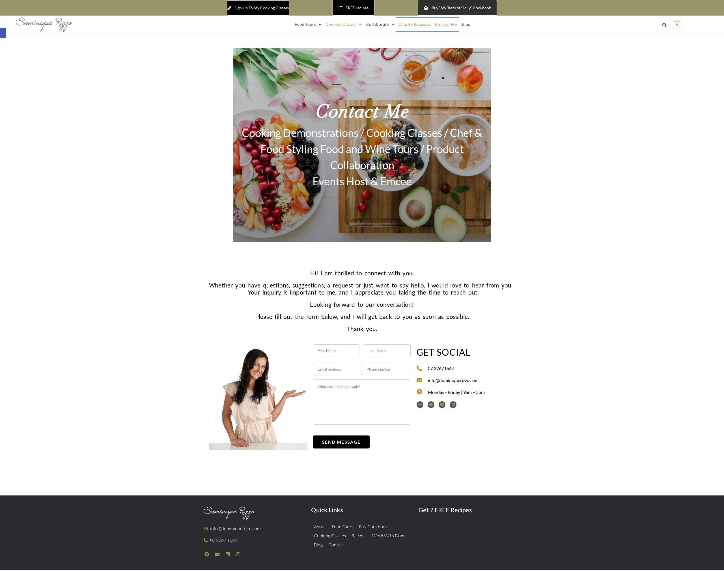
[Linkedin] (453, 404)
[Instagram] (420, 404)
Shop (466, 24)
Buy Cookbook (373, 526)
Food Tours (305, 24)
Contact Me (446, 24)
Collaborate (377, 24)
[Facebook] (431, 404)
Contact (336, 545)
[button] (3, 33)
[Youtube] (442, 404)
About (320, 526)
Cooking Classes (341, 24)
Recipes (359, 535)
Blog (318, 545)
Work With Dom (388, 535)
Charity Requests (414, 24)
